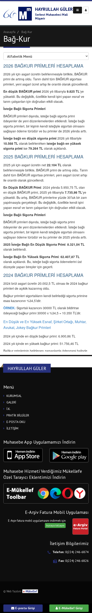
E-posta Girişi (24, 608)
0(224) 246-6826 (77, 561)
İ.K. (8, 409)
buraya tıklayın (55, 525)
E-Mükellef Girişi (70, 608)
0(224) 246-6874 (77, 552)
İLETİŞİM (12, 428)
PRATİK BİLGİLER (17, 415)
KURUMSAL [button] (14, 396)
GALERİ (11, 402)
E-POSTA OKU (15, 422)
